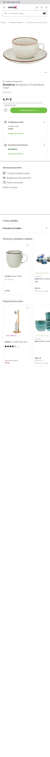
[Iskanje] (5, 13)
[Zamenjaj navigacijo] (4, 7)
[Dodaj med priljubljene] (5, 110)
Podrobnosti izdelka (12, 228)
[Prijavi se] (37, 7)
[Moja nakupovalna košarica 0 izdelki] (46, 7)
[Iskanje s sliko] (44, 13)
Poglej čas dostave (15, 133)
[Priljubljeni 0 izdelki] (41, 7)
